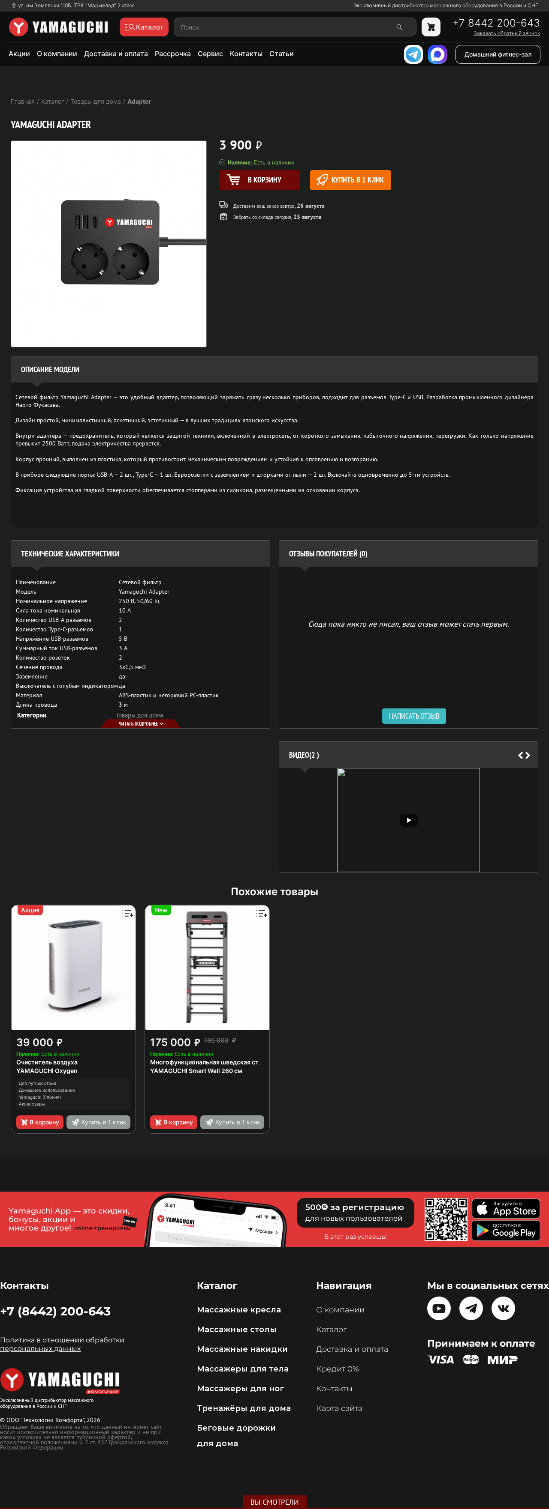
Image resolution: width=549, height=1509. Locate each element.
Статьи (281, 53)
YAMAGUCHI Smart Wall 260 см (196, 1070)
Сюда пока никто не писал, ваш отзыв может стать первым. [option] (408, 623)
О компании (57, 53)
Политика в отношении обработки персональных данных (62, 1344)
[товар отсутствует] (431, 27)
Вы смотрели (274, 1502)
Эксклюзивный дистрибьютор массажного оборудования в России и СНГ (445, 6)
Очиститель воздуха (47, 1062)
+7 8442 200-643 (496, 23)
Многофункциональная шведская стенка (211, 1062)
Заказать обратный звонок (507, 33)
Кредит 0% (337, 1369)
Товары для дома (139, 715)
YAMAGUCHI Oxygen (47, 1070)
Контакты (246, 53)
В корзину (44, 1122)
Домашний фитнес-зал (498, 54)
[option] (408, 820)
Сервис (210, 53)
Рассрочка (173, 53)
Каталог (331, 1329)
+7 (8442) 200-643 (55, 1311)
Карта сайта (339, 1408)
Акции (19, 53)
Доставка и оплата (116, 53)
